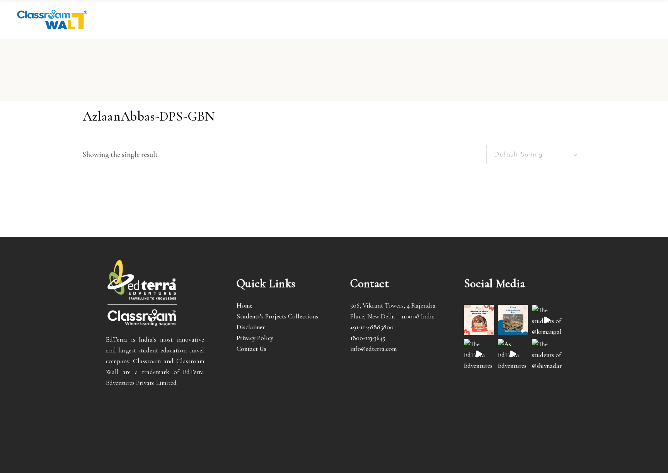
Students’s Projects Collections (277, 316)
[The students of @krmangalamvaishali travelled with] (547, 320)
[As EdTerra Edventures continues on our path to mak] (513, 354)
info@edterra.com (373, 349)
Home (244, 305)
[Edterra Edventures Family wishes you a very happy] (479, 320)
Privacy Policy (255, 338)
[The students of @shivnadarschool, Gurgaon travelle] (547, 354)
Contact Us (251, 349)
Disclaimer (251, 327)
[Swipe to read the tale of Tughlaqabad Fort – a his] (513, 320)
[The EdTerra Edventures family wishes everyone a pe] (479, 354)
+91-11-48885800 (372, 327)
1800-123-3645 (367, 338)
